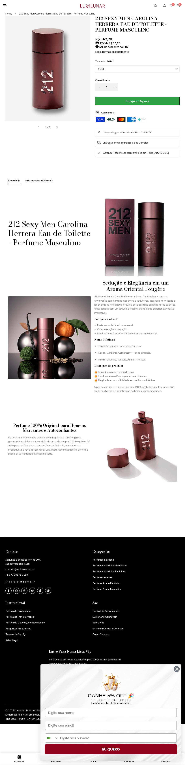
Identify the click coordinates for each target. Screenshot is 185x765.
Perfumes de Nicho (103, 559)
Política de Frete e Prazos (19, 616)
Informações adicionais (39, 180)
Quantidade (102, 80)
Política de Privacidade (18, 610)
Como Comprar (100, 634)
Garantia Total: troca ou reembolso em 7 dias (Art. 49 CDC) (136, 152)
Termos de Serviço (15, 634)
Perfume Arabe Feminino (106, 583)
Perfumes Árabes (102, 577)
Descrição (14, 180)
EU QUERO (111, 749)
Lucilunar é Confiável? (104, 616)
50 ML (101, 68)
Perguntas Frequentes (18, 628)
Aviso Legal (11, 640)
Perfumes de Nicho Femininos (109, 571)
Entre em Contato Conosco (108, 628)
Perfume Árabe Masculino (107, 588)
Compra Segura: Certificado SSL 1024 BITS (127, 132)
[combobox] (51, 738)
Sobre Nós (98, 622)
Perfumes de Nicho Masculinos (109, 565)
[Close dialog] (177, 669)
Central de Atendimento (106, 610)
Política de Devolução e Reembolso (25, 622)
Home (8, 13)
